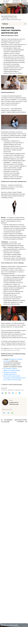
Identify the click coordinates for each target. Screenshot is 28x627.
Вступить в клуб (0, 309)
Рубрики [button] (5, 24)
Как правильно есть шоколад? (7, 420)
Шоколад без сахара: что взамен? (21, 420)
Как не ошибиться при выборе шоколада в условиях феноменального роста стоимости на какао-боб (14, 377)
